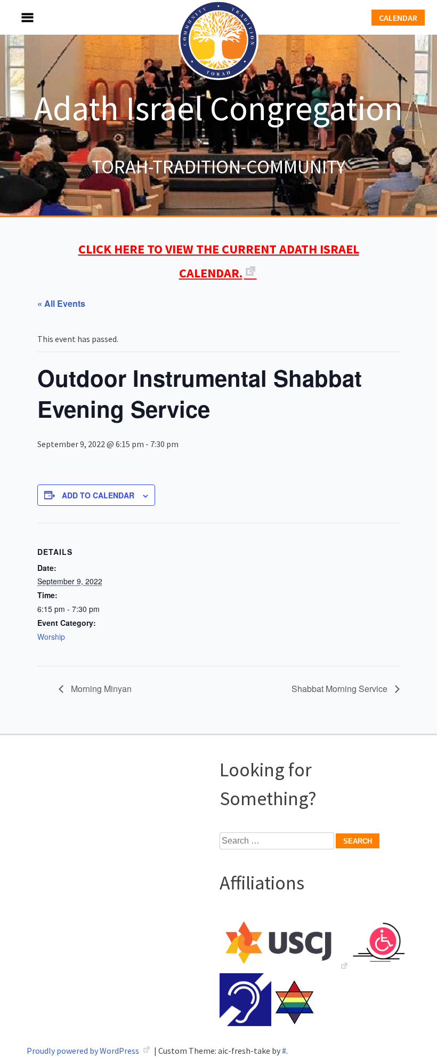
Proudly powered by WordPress (84, 1050)
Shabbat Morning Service (341, 688)
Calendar (398, 17)
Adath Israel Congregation (218, 107)
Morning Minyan (100, 688)
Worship (51, 636)
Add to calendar (98, 495)
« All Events (61, 303)
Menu (16, 17)
